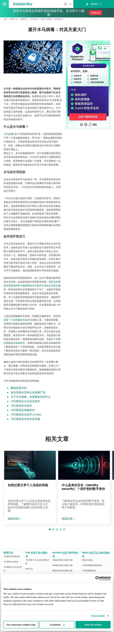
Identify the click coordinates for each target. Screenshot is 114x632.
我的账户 (95, 4)
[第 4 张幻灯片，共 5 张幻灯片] (60, 529)
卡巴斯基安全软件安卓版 (25, 418)
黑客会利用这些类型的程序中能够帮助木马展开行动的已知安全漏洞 (32, 285)
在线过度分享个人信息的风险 (28, 485)
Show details (98, 616)
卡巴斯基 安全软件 (11, 562)
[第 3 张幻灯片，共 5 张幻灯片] (57, 529)
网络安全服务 (87, 560)
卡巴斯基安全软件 (21, 405)
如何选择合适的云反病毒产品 (28, 392)
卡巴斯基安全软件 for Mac (26, 414)
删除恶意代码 (19, 387)
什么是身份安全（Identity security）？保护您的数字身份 (83, 487)
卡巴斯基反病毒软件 (23, 410)
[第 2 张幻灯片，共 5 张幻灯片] (53, 529)
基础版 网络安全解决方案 (63, 560)
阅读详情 (13, 518)
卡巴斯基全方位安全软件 (25, 401)
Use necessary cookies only (21, 624)
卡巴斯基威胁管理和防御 (92, 565)
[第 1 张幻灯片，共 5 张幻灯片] (50, 529)
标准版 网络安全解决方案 (63, 565)
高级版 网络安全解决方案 (63, 571)
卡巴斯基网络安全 (89, 571)
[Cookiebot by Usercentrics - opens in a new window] (98, 578)
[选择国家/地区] (65, 4)
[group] (30, 487)
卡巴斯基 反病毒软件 (12, 556)
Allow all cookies (93, 624)
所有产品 (29, 569)
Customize (55, 624)
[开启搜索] (70, 4)
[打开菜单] (4, 4)
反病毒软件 (19, 343)
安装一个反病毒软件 (14, 320)
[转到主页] (23, 4)
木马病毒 (9, 134)
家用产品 (8, 552)
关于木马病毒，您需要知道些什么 (31, 396)
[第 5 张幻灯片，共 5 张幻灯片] (64, 529)
